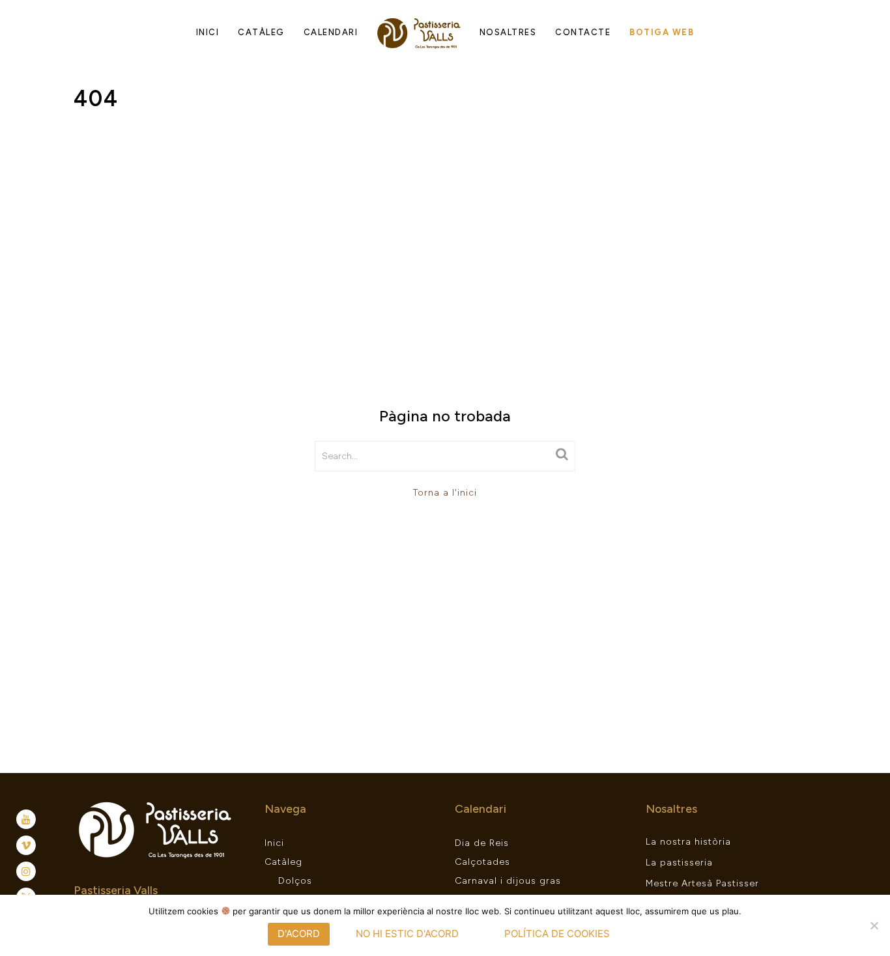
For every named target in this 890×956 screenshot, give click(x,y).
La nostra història (688, 841)
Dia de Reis (482, 843)
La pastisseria (679, 862)
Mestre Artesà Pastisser (702, 883)
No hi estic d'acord (407, 933)
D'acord (299, 933)
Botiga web (661, 32)
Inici (208, 32)
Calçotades (482, 861)
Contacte (582, 32)
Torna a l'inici (445, 492)
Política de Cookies (557, 933)
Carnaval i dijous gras (508, 880)
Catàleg (261, 32)
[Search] (562, 454)
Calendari (331, 32)
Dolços (295, 880)
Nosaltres (508, 32)
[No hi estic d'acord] (873, 925)
